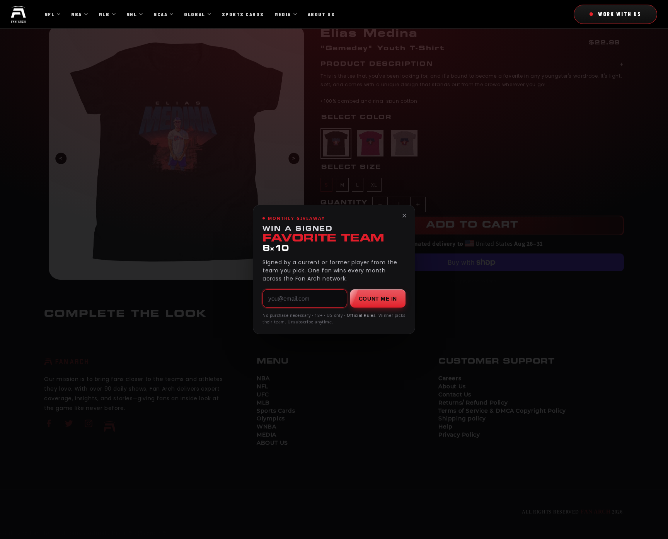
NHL (131, 14)
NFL (49, 14)
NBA (76, 14)
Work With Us (619, 13)
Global (194, 14)
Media (282, 14)
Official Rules (361, 315)
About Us (321, 14)
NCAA (160, 14)
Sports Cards (243, 14)
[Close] (404, 215)
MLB (104, 14)
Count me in (378, 299)
